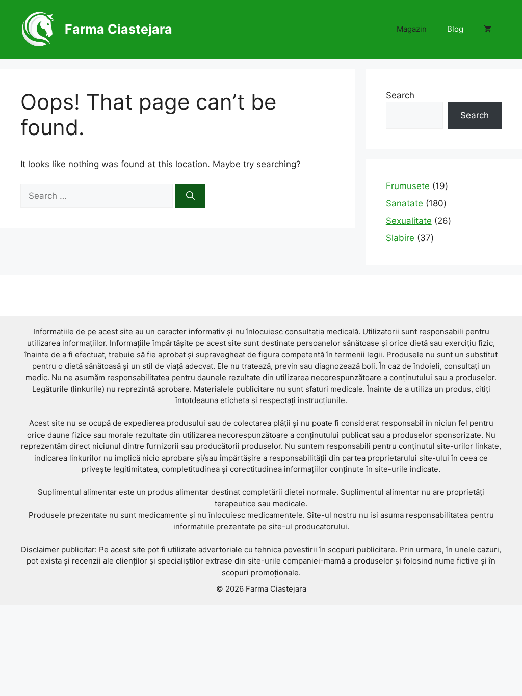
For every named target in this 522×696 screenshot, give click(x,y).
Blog (455, 29)
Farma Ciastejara (118, 29)
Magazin (412, 29)
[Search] (190, 196)
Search (400, 95)
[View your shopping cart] (488, 29)
